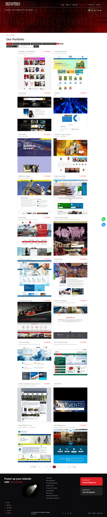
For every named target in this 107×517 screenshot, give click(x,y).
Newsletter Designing (36, 43)
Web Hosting (49, 493)
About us (68, 4)
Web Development (50, 480)
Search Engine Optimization (52, 498)
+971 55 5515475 (28, 10)
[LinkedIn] (68, 513)
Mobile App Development (52, 495)
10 (69, 466)
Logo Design (49, 478)
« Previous (33, 466)
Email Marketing (50, 490)
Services (74, 4)
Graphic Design (50, 485)
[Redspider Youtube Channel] (60, 43)
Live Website (47, 51)
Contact (98, 4)
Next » (74, 466)
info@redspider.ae (89, 482)
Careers (7, 510)
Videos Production (25, 43)
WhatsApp (93, 10)
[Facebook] (98, 10)
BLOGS (94, 513)
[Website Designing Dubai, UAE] (12, 3)
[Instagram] (70, 513)
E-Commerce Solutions (51, 488)
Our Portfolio (83, 4)
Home (62, 4)
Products (91, 4)
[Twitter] (65, 513)
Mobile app (16, 43)
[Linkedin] (100, 10)
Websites (9, 43)
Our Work (8, 507)
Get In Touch (100, 513)
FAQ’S (89, 513)
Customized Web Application (49, 43)
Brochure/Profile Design (51, 483)
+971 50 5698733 (17, 10)
